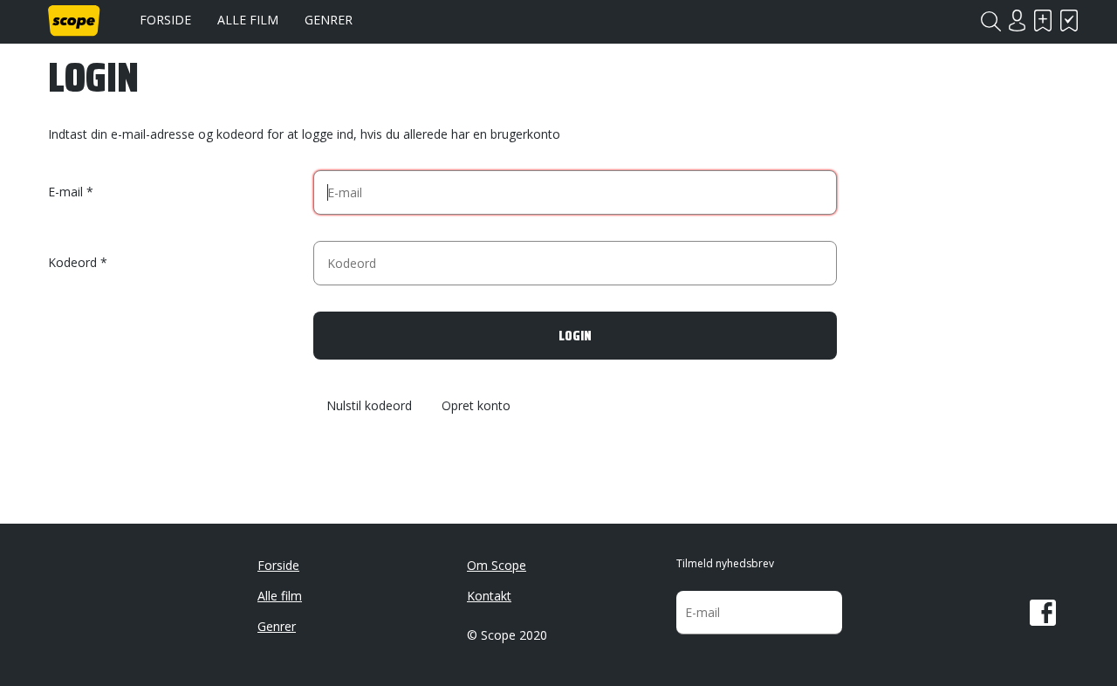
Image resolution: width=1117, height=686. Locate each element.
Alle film (247, 19)
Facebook (1043, 613)
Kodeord (72, 262)
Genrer (329, 19)
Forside (165, 19)
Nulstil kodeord (369, 406)
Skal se (1043, 20)
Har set (1069, 20)
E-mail (65, 191)
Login (1017, 20)
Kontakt (489, 595)
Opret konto (476, 406)
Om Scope (496, 565)
